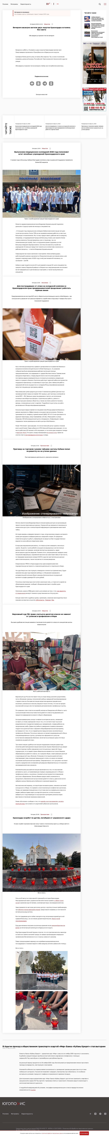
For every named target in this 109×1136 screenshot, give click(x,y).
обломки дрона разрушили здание (29, 909)
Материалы (14, 4)
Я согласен (84, 1133)
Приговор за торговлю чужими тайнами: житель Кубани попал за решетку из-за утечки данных (92, 127)
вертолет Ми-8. (22, 432)
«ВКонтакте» (40, 600)
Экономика (44, 282)
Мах (52, 600)
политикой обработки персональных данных (52, 1133)
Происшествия (44, 445)
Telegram (48, 600)
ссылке (33, 1090)
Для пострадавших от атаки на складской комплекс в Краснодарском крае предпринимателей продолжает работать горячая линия (60, 127)
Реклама (5, 4)
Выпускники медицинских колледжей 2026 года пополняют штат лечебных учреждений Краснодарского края (28, 127)
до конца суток (52, 432)
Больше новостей (41, 94)
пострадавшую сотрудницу (34, 435)
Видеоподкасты (26, 4)
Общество (47, 24)
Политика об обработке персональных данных (78, 1128)
